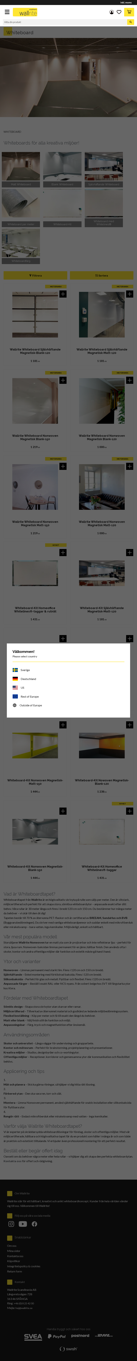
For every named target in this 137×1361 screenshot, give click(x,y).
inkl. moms (126, 2)
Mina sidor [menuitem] (112, 12)
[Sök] (130, 22)
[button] (7, 12)
